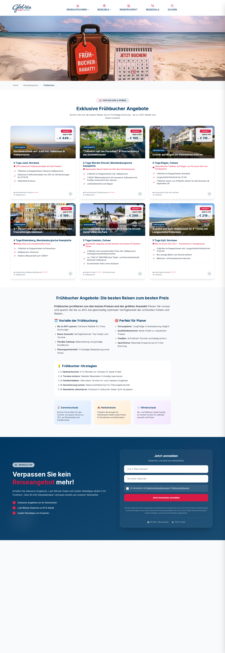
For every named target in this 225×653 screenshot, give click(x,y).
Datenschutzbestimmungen (158, 488)
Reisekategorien (30, 85)
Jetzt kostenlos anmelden (166, 497)
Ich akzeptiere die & (159, 488)
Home (15, 85)
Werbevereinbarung (180, 488)
